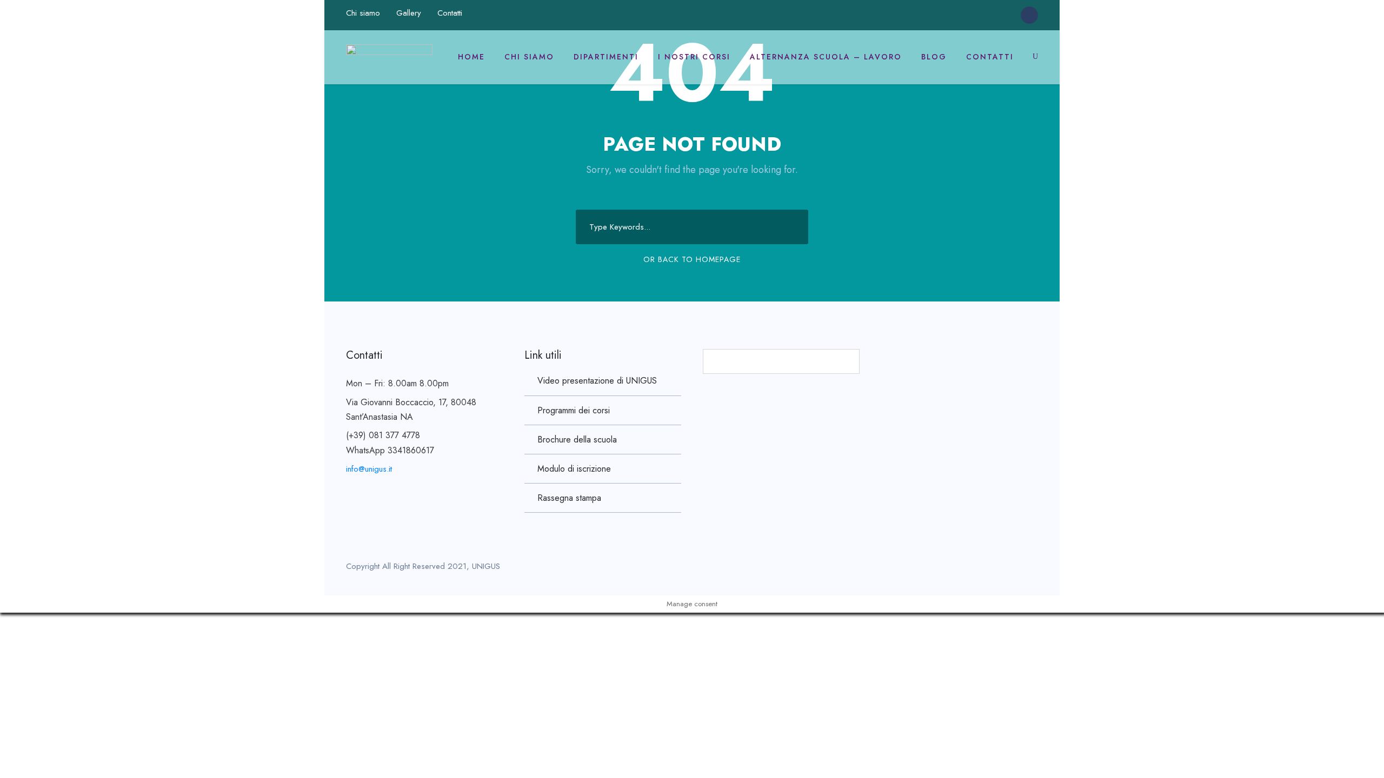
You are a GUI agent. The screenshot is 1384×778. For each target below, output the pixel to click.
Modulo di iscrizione (574, 468)
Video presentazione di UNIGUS (597, 380)
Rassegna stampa (569, 498)
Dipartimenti (606, 56)
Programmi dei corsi (573, 410)
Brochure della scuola (577, 439)
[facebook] (964, 15)
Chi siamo (363, 13)
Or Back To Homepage (692, 259)
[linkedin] (984, 15)
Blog (934, 56)
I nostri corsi (694, 56)
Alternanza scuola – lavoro (826, 56)
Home (471, 56)
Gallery (408, 13)
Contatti (449, 13)
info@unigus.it (369, 469)
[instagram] (1004, 15)
